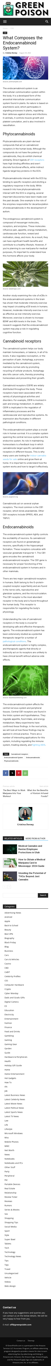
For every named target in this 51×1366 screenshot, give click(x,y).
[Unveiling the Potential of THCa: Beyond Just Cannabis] (10, 876)
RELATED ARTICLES (13, 838)
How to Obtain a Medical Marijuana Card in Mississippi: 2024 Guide (31, 862)
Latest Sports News (14, 1112)
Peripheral (9, 1175)
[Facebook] (5, 773)
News (7, 1154)
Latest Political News (14, 1108)
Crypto (8, 989)
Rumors (8, 1205)
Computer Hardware (14, 984)
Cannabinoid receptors (19, 754)
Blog (7, 946)
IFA (6, 1086)
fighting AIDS (38, 745)
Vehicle (8, 1277)
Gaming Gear (11, 1044)
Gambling (9, 1035)
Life (6, 1124)
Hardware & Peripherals (16, 1057)
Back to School (11, 925)
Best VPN (9, 934)
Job (6, 1091)
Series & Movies (12, 1209)
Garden (8, 1048)
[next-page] (9, 887)
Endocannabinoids (33, 757)
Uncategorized (11, 1273)
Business (9, 951)
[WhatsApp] (25, 773)
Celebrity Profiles (13, 976)
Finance (8, 1027)
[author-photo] (25, 820)
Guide (7, 1052)
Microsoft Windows (14, 1133)
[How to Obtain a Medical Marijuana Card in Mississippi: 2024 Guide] (10, 863)
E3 (6, 1006)
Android (8, 917)
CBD (12, 28)
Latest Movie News (13, 1103)
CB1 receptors (37, 160)
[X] (12, 773)
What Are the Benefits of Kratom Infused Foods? (37, 793)
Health (8, 1061)
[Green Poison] (25, 9)
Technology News (13, 1256)
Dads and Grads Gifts (15, 997)
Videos (8, 1281)
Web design (10, 1286)
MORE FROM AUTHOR (35, 838)
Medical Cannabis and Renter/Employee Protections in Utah (30, 849)
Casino (8, 963)
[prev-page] (4, 887)
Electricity (9, 1014)
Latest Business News (15, 1095)
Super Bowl (10, 1239)
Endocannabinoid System (13, 757)
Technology (10, 1252)
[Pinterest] (19, 773)
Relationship (10, 1192)
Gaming (8, 1040)
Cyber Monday (11, 993)
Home (5, 28)
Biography (9, 938)
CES (6, 980)
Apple (7, 921)
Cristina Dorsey (11, 53)
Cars (7, 955)
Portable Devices (12, 1184)
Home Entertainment (14, 1074)
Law (6, 1120)
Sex (6, 1214)
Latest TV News (12, 1116)
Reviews (8, 1201)
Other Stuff (10, 1167)
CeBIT (7, 972)
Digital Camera (12, 1001)
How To (8, 1082)
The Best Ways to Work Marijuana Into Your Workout (14, 793)
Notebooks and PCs (14, 1163)
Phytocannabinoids (11, 761)
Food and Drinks (12, 1031)
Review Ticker (11, 1197)
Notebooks (10, 1158)
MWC (7, 1146)
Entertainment (11, 1018)
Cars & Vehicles (12, 959)
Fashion (8, 1023)
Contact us (21, 1340)
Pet (6, 1180)
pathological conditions (14, 641)
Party (7, 1171)
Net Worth (9, 1150)
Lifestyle (8, 1129)
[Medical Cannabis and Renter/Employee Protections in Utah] (10, 849)
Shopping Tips (11, 1222)
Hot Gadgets (10, 1078)
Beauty (8, 929)
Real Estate (10, 1188)
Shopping (9, 1218)
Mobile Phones (12, 1141)
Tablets (8, 1243)
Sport (7, 1231)
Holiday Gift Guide (13, 1065)
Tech (7, 1248)
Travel (7, 1269)
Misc (7, 1137)
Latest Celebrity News (15, 1099)
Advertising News (13, 912)
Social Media (11, 1226)
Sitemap (31, 1340)
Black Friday (10, 942)
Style (7, 1235)
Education (9, 1010)
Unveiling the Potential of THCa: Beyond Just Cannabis (32, 876)
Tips (6, 1260)
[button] (4, 21)
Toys (7, 1264)
